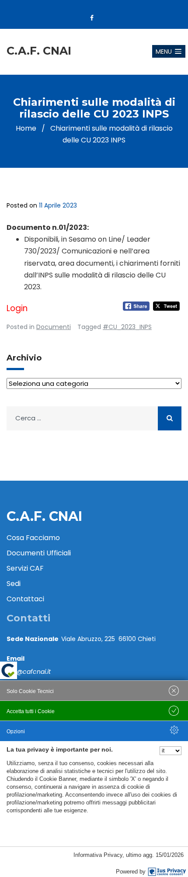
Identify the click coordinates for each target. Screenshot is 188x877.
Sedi (14, 584)
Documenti (53, 326)
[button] (168, 51)
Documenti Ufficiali (39, 553)
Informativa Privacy (97, 855)
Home (26, 128)
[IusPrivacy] (167, 872)
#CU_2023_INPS (127, 326)
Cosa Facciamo (33, 538)
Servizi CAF (25, 568)
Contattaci (25, 599)
